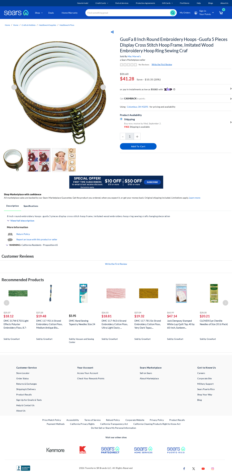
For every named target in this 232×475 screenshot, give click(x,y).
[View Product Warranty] (10, 234)
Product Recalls (24, 394)
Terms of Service (92, 420)
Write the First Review (162, 64)
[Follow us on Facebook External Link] (184, 468)
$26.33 (105, 312)
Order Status (22, 378)
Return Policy (23, 234)
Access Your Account (87, 373)
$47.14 (172, 316)
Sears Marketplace (151, 367)
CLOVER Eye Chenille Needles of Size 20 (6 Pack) (214, 322)
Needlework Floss (66, 25)
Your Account (85, 367)
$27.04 (137, 312)
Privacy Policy (157, 420)
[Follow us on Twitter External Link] (193, 468)
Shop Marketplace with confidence (22, 194)
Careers (201, 373)
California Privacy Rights (82, 424)
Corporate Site (204, 378)
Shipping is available (137, 126)
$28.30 (203, 312)
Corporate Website (135, 419)
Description (12, 205)
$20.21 (205, 316)
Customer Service (26, 367)
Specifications (31, 206)
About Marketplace (149, 378)
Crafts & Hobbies (29, 25)
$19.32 (139, 316)
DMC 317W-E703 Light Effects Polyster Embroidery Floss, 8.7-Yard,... (16, 324)
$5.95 (72, 316)
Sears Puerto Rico (206, 389)
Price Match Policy (51, 420)
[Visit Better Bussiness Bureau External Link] (23, 467)
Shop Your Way (204, 394)
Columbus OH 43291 (137, 106)
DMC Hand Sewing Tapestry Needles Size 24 (82, 322)
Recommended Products (23, 279)
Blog (199, 400)
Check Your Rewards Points (90, 378)
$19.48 (41, 316)
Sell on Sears (146, 373)
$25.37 (7, 312)
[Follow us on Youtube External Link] (203, 468)
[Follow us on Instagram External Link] (212, 468)
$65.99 (170, 312)
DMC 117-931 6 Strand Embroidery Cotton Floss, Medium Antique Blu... (49, 324)
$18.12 (9, 316)
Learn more (194, 197)
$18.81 (107, 316)
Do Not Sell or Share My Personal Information (113, 428)
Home (7, 25)
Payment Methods (56, 424)
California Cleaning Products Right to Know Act (156, 424)
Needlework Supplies (47, 25)
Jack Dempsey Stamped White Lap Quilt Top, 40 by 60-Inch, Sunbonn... (181, 324)
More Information (17, 227)
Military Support (205, 383)
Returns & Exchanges (26, 383)
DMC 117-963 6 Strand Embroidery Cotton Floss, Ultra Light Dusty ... (115, 324)
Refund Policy (113, 420)
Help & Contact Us (25, 405)
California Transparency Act (114, 424)
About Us (20, 410)
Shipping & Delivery (26, 389)
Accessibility (72, 420)
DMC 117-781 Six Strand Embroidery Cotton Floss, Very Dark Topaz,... (147, 324)
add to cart (138, 146)
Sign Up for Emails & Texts (29, 400)
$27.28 (39, 312)
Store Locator (23, 373)
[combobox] (131, 12)
